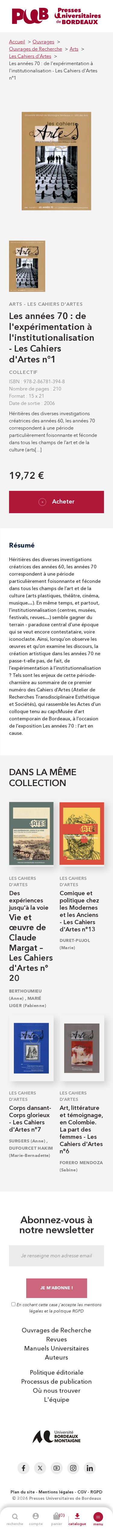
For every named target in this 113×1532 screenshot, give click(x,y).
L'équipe (56, 1400)
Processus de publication (56, 1382)
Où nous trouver (56, 1391)
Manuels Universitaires (56, 1349)
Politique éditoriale (56, 1373)
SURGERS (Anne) (27, 1141)
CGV (81, 1492)
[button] (98, 1517)
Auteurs (56, 1358)
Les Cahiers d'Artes (55, 304)
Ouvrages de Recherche (56, 1331)
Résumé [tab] (22, 545)
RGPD (96, 1492)
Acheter (63, 502)
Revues (56, 1340)
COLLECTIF (23, 372)
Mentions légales (56, 1492)
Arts (15, 304)
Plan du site (23, 1492)
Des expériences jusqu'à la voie (29, 901)
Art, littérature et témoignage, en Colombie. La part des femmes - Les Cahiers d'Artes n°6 (81, 1130)
